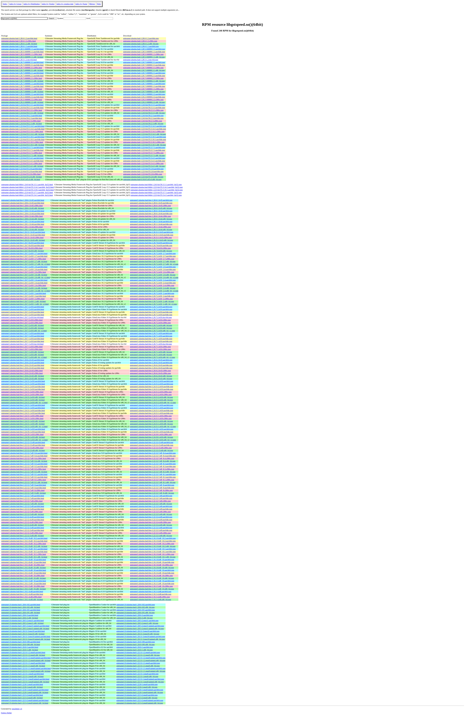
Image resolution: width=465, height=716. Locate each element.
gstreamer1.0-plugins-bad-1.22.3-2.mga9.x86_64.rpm (136, 698)
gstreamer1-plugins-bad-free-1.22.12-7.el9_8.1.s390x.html (23, 480)
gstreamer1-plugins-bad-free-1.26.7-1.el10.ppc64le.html (22, 339)
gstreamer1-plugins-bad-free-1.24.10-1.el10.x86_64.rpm (151, 437)
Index (5, 4)
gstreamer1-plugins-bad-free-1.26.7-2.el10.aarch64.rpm (151, 307)
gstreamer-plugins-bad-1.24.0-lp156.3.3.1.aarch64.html (22, 105)
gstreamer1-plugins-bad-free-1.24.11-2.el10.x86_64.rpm (151, 397)
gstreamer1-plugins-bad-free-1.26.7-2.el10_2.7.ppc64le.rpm (153, 256)
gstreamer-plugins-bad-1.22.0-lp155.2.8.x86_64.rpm (143, 177)
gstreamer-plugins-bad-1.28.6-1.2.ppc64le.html (19, 38)
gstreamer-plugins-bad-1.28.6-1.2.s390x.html (18, 41)
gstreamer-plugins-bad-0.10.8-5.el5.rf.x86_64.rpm (142, 179)
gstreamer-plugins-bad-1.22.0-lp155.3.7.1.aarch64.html (22, 148)
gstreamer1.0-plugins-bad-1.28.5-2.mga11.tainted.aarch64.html (25, 626)
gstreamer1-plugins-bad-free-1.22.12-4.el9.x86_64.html (22, 525)
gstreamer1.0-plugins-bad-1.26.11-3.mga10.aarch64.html (23, 631)
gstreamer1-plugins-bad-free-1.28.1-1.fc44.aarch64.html (22, 222)
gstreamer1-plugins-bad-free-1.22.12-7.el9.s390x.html (22, 501)
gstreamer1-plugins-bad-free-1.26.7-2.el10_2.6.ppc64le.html (24, 269)
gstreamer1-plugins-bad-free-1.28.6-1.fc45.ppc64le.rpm (151, 203)
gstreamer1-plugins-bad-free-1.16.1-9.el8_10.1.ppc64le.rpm (153, 552)
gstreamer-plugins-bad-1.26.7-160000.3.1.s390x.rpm (143, 68)
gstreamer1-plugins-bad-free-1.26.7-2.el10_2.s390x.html (22, 299)
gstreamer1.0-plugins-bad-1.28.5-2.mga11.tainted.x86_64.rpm (140, 629)
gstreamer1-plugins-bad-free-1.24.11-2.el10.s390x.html (22, 392)
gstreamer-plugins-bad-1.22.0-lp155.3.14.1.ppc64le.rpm (144, 129)
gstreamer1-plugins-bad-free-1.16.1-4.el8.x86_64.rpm (150, 600)
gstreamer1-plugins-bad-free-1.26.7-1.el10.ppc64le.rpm (151, 339)
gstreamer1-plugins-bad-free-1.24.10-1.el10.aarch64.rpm (151, 429)
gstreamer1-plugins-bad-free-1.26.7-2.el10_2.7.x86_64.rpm (152, 261)
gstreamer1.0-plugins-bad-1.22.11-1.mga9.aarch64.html (22, 674)
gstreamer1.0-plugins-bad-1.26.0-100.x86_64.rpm (135, 645)
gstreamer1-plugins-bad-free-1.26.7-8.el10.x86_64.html (22, 251)
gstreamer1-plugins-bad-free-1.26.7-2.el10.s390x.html (22, 320)
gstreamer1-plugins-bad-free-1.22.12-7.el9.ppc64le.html (22, 498)
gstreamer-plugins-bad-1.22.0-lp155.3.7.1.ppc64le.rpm (144, 150)
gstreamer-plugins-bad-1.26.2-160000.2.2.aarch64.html (22, 94)
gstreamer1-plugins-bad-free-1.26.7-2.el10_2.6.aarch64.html (24, 267)
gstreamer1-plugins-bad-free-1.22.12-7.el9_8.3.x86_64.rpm (152, 472)
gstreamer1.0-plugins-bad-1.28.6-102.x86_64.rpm (135, 607)
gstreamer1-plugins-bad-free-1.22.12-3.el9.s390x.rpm (150, 533)
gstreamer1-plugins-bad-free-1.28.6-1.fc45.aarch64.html (22, 200)
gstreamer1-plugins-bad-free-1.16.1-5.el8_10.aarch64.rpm (152, 581)
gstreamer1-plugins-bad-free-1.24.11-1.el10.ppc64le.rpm (151, 411)
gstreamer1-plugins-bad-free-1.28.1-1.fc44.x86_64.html (22, 230)
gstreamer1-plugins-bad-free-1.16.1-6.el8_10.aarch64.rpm (152, 570)
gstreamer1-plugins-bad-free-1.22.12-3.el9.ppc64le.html (22, 530)
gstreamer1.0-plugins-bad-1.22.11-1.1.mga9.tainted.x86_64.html (25, 671)
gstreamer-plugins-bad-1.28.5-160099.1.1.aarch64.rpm (144, 49)
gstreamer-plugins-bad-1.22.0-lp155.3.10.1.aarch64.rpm (144, 137)
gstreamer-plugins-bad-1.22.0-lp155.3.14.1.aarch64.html (22, 126)
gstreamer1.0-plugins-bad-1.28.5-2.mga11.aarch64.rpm (137, 621)
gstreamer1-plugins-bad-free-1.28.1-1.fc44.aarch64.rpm (151, 222)
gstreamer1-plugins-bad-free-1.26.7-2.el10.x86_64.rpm (151, 325)
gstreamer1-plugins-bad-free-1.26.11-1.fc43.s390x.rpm (151, 238)
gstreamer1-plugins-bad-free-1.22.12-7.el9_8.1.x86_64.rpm (152, 482)
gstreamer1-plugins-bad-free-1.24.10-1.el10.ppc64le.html (23, 432)
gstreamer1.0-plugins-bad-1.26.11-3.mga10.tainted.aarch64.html (25, 637)
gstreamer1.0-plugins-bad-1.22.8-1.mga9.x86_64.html (22, 687)
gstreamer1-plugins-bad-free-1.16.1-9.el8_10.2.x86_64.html (24, 546)
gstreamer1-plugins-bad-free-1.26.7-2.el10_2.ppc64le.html (23, 296)
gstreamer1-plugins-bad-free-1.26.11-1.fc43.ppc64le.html (23, 235)
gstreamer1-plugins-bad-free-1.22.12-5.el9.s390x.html (22, 512)
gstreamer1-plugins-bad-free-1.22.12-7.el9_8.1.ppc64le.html (24, 477)
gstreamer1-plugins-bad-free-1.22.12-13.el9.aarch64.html (23, 442)
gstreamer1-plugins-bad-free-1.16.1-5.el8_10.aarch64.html (23, 581)
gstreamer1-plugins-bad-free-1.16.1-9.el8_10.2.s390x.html (23, 544)
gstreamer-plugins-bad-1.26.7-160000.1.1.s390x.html (21, 89)
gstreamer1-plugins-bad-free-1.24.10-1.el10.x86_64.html (23, 437)
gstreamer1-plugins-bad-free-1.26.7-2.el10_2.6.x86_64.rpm (152, 275)
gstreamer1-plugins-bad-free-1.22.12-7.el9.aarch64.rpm (151, 496)
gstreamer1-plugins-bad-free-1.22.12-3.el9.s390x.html (22, 533)
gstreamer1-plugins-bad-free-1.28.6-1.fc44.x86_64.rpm (151, 219)
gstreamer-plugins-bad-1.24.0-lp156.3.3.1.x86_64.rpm (144, 113)
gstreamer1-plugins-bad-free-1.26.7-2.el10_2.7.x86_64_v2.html (25, 264)
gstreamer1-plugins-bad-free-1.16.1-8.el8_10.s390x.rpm (151, 565)
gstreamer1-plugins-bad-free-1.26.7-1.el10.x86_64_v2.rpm (152, 357)
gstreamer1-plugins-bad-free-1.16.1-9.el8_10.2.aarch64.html (24, 538)
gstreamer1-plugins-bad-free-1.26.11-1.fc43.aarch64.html (23, 232)
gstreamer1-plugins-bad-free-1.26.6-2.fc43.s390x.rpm (150, 371)
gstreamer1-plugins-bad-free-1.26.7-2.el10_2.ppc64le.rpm (152, 296)
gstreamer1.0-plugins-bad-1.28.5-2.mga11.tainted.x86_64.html (25, 629)
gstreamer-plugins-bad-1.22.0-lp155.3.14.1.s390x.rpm (143, 132)
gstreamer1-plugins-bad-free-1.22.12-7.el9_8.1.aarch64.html (24, 474)
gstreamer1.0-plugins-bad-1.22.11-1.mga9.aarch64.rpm (137, 674)
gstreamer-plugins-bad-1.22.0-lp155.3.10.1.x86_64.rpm (144, 145)
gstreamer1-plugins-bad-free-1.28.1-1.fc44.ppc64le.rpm (151, 224)
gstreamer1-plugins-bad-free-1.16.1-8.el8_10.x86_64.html (23, 568)
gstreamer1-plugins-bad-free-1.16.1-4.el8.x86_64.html (22, 600)
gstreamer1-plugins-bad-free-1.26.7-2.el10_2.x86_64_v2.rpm (153, 304)
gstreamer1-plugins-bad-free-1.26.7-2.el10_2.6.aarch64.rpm (153, 267)
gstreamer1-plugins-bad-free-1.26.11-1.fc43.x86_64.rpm (151, 240)
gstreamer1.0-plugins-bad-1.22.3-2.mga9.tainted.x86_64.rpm (139, 703)
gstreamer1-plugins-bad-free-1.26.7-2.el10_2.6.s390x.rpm (152, 272)
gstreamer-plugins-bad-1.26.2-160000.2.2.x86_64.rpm (144, 102)
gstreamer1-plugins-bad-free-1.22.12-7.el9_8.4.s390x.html (23, 458)
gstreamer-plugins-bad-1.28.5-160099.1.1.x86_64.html (22, 57)
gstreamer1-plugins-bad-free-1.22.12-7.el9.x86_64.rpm (151, 504)
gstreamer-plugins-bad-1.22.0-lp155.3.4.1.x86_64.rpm (144, 166)
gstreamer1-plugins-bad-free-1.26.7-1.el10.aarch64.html (22, 333)
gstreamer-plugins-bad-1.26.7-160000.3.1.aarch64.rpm (144, 62)
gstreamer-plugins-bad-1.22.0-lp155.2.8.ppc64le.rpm (143, 171)
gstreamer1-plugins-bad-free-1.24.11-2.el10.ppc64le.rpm (151, 387)
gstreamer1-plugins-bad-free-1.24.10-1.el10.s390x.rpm (151, 434)
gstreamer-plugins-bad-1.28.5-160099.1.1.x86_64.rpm (144, 57)
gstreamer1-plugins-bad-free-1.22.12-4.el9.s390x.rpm (150, 522)
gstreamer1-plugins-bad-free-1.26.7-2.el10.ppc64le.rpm (151, 312)
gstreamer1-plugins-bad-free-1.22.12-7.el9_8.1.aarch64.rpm (153, 474)
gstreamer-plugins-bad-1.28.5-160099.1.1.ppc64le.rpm (144, 52)
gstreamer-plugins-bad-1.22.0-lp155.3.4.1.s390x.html (21, 163)
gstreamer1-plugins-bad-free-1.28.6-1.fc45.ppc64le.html (22, 203)
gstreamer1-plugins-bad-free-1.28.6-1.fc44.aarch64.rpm (151, 211)
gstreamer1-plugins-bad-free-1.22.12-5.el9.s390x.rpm (150, 512)
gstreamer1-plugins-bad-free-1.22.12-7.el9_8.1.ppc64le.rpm (153, 477)
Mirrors (92, 4)
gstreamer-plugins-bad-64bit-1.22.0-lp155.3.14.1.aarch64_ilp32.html (27, 187)
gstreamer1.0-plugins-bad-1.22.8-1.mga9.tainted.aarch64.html (24, 690)
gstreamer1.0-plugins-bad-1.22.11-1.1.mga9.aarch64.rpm (138, 663)
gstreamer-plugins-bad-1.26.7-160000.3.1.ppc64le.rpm (144, 65)
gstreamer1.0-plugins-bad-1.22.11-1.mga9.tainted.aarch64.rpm (140, 679)
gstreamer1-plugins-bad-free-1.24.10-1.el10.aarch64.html (23, 429)
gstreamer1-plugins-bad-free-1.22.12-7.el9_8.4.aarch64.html (24, 453)
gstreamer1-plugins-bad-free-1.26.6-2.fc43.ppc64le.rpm (151, 365)
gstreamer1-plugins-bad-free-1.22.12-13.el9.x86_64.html (23, 450)
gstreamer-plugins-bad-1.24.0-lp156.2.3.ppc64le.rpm (143, 118)
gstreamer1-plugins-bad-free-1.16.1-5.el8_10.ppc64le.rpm (152, 584)
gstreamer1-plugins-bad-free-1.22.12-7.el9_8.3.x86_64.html (24, 472)
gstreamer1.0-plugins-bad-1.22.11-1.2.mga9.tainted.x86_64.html (25, 660)
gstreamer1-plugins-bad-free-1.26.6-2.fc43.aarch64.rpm (151, 360)
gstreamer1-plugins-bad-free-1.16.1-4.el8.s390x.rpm (150, 597)
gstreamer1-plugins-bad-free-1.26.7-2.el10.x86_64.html (22, 325)
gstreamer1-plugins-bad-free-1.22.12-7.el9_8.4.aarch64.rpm (153, 453)
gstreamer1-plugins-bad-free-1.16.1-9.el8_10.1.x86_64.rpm (152, 557)
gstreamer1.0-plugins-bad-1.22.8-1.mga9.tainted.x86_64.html (24, 692)
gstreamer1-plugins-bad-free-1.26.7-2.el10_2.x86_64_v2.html (25, 304)
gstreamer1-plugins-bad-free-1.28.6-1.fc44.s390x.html (22, 216)
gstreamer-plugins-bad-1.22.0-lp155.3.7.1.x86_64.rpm (144, 156)
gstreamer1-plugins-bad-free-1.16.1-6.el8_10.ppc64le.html (23, 573)
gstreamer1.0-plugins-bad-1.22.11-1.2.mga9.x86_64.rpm (138, 655)
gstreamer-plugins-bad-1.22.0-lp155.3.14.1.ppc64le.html (22, 129)
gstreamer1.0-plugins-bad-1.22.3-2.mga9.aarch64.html (22, 695)
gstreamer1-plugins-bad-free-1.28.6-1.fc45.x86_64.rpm (151, 208)
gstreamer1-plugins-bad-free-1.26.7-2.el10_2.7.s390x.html (23, 259)
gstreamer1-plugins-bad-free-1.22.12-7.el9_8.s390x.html (22, 490)
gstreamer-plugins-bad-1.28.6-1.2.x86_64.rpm (140, 44)
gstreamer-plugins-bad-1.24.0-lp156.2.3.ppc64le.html (21, 118)
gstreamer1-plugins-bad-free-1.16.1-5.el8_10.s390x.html (22, 586)
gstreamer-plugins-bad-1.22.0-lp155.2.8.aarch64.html (21, 169)
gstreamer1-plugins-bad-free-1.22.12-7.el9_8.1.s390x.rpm (152, 480)
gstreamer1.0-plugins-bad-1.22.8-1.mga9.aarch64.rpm (137, 684)
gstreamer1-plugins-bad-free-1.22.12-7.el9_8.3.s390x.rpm (152, 469)
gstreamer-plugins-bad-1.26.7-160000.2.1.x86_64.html (22, 81)
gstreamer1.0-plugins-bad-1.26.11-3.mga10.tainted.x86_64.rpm (140, 639)
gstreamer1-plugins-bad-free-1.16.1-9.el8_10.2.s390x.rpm (152, 544)
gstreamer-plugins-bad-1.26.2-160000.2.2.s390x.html (21, 100)
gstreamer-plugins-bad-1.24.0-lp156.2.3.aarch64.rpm (143, 116)
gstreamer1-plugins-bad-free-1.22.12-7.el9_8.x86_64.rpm (152, 493)
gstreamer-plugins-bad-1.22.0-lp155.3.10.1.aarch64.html (22, 137)
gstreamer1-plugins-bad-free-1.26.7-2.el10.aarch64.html (22, 307)
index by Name (81, 4)
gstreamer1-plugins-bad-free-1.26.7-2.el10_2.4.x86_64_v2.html (25, 291)
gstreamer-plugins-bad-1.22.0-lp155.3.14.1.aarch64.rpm (144, 126)
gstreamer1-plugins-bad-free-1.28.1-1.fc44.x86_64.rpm (151, 230)
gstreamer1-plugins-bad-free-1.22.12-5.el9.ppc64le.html (22, 509)
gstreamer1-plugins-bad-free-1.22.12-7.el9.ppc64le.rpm (151, 498)
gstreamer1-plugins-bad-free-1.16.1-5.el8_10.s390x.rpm (151, 586)
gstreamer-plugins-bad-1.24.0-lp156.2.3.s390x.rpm (142, 121)
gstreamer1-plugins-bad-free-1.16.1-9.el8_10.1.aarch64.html (24, 549)
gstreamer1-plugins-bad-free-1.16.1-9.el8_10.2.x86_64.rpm (152, 546)
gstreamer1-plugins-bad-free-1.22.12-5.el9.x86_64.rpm (151, 514)
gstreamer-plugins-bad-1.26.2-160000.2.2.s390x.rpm (143, 100)
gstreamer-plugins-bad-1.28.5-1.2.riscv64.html (19, 60)
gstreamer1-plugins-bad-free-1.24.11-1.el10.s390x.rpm (151, 416)
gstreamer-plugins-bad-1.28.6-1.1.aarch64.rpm (141, 46)
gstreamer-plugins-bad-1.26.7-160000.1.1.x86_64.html (22, 92)
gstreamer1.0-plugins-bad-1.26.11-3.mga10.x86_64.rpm (137, 634)
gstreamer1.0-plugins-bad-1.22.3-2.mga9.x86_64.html (22, 698)
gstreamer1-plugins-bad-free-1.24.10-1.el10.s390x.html (22, 434)
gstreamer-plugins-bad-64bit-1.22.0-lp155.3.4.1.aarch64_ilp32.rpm (156, 195)
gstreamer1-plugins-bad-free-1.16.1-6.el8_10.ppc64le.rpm (152, 573)
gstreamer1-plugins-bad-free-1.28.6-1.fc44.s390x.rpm (150, 216)
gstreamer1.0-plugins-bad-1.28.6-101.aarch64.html (20, 610)
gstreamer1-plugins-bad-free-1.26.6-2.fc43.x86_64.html (22, 376)
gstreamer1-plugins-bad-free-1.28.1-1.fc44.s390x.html (22, 227)
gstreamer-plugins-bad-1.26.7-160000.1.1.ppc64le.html (22, 86)
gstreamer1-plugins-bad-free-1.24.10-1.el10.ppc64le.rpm (151, 432)
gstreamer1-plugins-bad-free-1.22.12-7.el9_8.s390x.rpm (151, 490)
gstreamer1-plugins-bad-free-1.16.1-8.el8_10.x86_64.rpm (152, 568)
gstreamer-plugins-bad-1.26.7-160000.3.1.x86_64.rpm (144, 70)
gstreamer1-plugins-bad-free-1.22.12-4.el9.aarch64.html (22, 517)
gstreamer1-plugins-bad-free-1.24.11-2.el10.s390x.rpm (151, 392)
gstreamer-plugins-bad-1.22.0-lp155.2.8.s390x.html (21, 174)
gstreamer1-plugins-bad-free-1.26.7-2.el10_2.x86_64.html (23, 301)
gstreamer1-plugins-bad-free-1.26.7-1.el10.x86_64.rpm (151, 352)
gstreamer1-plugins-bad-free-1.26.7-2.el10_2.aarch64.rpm (152, 293)
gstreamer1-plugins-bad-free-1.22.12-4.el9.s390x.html (22, 522)
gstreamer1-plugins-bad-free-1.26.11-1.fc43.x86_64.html (23, 240)
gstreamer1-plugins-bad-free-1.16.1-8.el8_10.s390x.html (22, 565)
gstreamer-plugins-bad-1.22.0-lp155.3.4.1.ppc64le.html (22, 161)
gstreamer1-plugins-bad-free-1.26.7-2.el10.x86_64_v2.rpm (152, 331)
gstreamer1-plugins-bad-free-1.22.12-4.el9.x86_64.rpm (151, 525)
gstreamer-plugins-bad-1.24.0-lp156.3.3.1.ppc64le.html (22, 108)
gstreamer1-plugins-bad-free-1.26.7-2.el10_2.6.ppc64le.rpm (153, 269)
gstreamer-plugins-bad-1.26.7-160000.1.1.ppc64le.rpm (144, 86)
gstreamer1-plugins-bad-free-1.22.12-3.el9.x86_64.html (22, 536)
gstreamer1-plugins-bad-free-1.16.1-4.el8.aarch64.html (22, 592)
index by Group (15, 4)
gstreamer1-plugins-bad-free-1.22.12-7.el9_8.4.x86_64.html (24, 461)
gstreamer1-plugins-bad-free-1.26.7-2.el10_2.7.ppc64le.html (24, 256)
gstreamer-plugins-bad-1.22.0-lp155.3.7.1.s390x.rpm (143, 153)
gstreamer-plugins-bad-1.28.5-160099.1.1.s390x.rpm (143, 54)
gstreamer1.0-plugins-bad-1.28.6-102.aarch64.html (20, 605)
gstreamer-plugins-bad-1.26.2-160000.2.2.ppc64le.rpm (144, 97)
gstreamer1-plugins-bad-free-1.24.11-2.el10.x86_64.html (23, 397)
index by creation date (65, 4)
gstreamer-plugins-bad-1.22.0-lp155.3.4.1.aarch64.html (22, 158)
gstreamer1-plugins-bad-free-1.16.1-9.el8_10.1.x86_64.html (24, 557)
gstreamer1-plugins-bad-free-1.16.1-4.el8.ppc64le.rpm (150, 594)
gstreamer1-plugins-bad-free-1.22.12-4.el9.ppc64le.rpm (151, 520)
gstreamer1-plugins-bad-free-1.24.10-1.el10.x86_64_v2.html (24, 440)
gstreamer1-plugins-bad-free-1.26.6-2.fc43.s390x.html (22, 371)
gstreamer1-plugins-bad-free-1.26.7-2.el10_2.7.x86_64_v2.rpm (154, 264)
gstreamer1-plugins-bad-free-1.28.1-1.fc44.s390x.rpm (150, 227)
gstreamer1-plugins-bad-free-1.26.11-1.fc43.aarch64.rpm (151, 232)
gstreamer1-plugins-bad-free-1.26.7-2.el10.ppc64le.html (22, 312)
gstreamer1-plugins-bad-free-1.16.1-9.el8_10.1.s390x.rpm (152, 554)
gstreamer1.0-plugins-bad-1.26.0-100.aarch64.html (20, 642)
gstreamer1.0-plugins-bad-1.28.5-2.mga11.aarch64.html (22, 621)
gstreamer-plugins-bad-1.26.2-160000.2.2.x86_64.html (22, 102)
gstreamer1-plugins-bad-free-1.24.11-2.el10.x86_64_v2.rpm (153, 403)
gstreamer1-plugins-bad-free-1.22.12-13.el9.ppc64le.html (23, 445)
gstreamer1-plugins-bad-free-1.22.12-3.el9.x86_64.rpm (151, 536)
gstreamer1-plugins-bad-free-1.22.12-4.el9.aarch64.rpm (151, 517)
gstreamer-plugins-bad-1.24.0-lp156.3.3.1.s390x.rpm (143, 110)
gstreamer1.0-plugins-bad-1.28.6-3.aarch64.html (19, 615)
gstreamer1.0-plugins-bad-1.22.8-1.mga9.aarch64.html (22, 684)
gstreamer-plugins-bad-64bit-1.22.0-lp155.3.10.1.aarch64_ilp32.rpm (157, 190)
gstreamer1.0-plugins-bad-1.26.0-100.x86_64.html (20, 645)
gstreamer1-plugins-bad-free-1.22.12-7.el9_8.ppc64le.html (23, 488)
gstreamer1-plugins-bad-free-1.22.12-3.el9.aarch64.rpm (151, 528)
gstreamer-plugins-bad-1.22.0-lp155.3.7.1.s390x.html (21, 153)
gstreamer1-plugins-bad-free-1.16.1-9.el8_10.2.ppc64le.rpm (153, 541)
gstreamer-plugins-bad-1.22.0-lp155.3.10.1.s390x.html (22, 142)
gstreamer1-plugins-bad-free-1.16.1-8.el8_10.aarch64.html (23, 560)
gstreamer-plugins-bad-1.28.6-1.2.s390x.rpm (140, 41)
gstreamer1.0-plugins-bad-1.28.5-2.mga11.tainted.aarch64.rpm (140, 626)
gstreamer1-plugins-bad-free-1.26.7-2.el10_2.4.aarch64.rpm (153, 280)
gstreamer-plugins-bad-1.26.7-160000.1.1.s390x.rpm (143, 89)
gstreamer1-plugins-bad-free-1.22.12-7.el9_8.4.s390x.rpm (152, 458)
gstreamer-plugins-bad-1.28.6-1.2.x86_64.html (19, 44)
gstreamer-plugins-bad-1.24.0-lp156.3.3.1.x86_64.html (22, 113)
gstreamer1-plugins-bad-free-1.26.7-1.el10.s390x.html (22, 347)
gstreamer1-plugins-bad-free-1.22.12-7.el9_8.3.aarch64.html (24, 464)
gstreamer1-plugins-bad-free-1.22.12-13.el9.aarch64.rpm (151, 442)
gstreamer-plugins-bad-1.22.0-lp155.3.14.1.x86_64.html (22, 134)
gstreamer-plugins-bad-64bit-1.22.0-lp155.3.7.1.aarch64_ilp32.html (27, 193)
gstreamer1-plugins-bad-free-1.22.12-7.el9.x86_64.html (22, 504)
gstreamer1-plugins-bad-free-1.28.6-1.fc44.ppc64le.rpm (151, 214)
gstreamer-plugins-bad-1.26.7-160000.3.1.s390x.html (21, 68)
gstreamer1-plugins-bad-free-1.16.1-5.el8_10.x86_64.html (23, 589)
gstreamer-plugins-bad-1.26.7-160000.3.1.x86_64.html (22, 70)
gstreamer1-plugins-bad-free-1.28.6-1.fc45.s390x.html (22, 206)
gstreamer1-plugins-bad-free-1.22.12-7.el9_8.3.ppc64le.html (24, 466)
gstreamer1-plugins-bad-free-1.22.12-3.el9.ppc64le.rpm (151, 530)
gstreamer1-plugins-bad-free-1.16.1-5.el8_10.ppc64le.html (23, 584)
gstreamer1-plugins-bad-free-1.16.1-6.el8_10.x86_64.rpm (152, 578)
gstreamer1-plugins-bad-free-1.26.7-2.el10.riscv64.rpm (151, 317)
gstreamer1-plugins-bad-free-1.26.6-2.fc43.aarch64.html (22, 360)
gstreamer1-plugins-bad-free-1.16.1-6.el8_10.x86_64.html (23, 578)
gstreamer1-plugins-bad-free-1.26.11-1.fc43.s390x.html (22, 238)
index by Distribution (31, 4)
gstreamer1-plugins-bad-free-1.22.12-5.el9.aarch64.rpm (151, 506)
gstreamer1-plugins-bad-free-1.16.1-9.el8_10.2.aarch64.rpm (153, 538)
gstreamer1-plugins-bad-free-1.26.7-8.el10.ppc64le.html (22, 246)
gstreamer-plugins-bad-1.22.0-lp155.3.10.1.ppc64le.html (22, 140)
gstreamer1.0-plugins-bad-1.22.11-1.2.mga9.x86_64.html (23, 655)
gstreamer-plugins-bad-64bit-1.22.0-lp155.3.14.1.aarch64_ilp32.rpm (157, 187)
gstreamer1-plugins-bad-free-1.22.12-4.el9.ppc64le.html (22, 520)
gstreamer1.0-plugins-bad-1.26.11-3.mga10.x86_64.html (22, 634)
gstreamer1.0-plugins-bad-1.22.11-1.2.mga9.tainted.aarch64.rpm (140, 658)
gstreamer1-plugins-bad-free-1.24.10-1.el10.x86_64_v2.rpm (153, 440)
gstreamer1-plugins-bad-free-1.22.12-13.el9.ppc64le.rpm (151, 445)
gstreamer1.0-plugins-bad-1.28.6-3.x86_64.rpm (134, 618)
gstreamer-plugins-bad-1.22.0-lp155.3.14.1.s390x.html (22, 132)
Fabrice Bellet (6, 713)
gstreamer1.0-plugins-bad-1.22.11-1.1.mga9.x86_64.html (23, 666)
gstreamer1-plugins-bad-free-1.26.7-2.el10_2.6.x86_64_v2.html (25, 277)
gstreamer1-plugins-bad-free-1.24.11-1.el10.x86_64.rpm (151, 421)
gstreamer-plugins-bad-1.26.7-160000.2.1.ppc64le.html (22, 76)
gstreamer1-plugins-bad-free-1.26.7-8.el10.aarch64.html (22, 243)
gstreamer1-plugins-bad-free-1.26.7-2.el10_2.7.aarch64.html (24, 253)
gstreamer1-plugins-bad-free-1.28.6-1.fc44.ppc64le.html (22, 214)
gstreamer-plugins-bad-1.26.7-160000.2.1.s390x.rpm (143, 78)
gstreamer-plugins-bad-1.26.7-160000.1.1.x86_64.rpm (144, 92)
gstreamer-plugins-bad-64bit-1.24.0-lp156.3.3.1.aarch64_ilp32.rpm (156, 185)
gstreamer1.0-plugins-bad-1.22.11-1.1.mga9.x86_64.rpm (138, 666)
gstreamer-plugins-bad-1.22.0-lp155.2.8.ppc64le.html (21, 171)
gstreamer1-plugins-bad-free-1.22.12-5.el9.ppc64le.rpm (151, 509)
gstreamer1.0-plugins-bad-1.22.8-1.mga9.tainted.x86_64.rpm (139, 692)
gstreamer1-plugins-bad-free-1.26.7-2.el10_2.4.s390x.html (23, 285)
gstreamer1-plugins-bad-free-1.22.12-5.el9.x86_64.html (22, 514)
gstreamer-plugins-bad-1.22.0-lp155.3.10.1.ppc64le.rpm (144, 140)
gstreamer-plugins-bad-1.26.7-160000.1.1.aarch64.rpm (144, 84)
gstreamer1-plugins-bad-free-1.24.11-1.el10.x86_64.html (23, 421)
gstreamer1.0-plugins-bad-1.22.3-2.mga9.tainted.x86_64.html (24, 703)
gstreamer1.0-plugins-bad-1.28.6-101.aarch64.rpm (135, 610)
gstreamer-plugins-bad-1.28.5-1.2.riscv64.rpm (140, 60)
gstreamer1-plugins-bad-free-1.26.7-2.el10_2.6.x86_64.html (24, 275)
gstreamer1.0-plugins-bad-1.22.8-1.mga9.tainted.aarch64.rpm (139, 690)
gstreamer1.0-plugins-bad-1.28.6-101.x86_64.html (20, 613)
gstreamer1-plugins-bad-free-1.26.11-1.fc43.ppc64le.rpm (151, 235)
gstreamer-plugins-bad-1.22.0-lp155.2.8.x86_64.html (21, 177)
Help (99, 4)
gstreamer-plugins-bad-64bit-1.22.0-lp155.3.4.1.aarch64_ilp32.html (27, 195)
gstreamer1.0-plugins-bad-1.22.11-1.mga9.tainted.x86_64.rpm (140, 682)
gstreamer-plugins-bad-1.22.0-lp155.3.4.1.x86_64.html (22, 166)
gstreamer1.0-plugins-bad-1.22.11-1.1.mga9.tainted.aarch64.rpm (140, 668)
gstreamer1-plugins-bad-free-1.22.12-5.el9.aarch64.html (22, 506)
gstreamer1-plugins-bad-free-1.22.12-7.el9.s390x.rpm (150, 501)
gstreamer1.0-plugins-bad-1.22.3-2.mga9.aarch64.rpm (137, 695)
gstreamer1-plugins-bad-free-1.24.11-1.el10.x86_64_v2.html (24, 427)
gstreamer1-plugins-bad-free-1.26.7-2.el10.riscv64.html (22, 317)
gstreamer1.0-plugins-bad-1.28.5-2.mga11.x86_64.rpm (137, 623)
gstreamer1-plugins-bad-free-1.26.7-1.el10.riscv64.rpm (151, 344)
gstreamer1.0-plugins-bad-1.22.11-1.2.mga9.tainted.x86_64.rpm (140, 660)
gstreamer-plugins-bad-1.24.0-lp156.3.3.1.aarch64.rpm (144, 105)
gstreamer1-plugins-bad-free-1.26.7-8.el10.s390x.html (22, 248)
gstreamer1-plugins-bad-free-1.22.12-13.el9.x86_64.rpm (151, 450)
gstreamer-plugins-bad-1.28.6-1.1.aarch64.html (19, 46)
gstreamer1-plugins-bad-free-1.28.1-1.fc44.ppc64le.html (22, 224)
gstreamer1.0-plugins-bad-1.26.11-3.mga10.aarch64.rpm (137, 631)
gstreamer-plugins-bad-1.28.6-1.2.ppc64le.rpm (141, 38)
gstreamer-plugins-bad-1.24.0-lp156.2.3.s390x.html (21, 121)
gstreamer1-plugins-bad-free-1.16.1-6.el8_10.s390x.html (22, 576)
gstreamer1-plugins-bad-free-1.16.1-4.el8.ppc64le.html (22, 594)
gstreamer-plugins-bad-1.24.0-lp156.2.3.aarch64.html (21, 116)
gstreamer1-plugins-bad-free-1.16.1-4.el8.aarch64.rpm (150, 592)
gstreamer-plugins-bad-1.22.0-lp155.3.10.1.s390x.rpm (143, 142)
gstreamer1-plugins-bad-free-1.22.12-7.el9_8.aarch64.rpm (152, 485)
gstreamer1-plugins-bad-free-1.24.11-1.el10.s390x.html (22, 416)
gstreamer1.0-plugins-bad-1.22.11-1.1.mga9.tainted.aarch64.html (26, 668)
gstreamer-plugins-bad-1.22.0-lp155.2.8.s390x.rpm (142, 174)
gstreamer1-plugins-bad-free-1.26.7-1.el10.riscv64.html (22, 344)
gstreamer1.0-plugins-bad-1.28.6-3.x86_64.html (19, 618)
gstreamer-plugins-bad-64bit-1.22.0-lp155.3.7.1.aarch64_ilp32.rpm (156, 193)
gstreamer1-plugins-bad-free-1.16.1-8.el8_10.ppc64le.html (23, 562)
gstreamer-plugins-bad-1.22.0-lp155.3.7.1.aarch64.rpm (144, 148)
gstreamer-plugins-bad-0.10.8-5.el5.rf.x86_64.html (20, 179)
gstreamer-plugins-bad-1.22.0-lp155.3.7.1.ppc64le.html (22, 150)
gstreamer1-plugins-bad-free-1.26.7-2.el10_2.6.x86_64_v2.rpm (154, 277)
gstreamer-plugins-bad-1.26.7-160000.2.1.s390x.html (21, 78)
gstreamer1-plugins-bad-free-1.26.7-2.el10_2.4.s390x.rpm (152, 285)
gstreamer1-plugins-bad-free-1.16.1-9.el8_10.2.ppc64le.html (24, 541)
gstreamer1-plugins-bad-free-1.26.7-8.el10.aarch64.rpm (151, 243)
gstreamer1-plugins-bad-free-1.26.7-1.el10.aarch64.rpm (151, 333)
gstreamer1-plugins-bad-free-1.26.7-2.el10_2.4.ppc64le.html (24, 283)
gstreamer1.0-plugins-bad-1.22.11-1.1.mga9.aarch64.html (23, 663)
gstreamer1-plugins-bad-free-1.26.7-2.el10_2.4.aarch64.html (24, 280)
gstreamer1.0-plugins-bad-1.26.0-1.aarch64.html (19, 647)
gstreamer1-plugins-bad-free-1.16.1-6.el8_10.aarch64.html (23, 570)
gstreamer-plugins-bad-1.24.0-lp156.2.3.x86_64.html (21, 124)
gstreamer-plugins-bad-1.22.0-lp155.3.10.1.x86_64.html (22, 145)
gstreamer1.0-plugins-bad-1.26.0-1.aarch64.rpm (134, 647)
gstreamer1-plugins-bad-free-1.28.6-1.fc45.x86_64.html (22, 208)
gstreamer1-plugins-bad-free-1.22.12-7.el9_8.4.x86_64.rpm (152, 461)
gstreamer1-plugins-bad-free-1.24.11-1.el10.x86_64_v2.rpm (153, 427)
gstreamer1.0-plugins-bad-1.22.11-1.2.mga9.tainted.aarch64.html (26, 658)
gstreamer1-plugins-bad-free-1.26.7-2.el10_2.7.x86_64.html (24, 261)
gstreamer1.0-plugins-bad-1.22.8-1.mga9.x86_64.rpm (136, 687)
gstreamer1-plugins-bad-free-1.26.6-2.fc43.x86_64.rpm (151, 376)
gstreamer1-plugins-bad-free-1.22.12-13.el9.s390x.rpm (151, 448)
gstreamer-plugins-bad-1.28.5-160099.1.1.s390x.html (21, 54)
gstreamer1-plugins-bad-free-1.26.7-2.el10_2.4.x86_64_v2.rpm (154, 291)
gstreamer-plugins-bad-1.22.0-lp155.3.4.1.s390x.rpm (143, 163)
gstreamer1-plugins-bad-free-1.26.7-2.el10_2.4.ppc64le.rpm (153, 283)
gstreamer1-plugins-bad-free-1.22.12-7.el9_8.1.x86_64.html (24, 482)
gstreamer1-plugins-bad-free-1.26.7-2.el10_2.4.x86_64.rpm (152, 288)
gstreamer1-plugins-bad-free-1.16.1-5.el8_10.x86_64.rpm (152, 589)
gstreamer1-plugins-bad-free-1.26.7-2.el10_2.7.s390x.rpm (152, 259)
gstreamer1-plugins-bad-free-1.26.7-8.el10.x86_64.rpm (151, 251)
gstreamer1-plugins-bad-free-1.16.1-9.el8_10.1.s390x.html (23, 554)
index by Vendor (48, 4)
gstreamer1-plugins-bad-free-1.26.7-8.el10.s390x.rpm (150, 248)
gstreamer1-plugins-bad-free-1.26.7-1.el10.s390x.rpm (150, 347)
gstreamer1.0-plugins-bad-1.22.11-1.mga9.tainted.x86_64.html (25, 682)
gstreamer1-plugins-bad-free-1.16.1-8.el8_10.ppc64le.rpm (152, 562)
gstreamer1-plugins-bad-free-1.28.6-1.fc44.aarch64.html (22, 211)
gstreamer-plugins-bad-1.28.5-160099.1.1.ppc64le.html (22, 52)
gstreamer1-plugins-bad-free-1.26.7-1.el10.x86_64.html (22, 352)
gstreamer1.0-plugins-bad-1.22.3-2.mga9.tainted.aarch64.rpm (139, 700)
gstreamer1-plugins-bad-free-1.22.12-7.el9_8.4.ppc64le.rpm (153, 456)
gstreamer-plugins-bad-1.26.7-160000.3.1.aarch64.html (22, 62)
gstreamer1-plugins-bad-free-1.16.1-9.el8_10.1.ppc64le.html (24, 552)
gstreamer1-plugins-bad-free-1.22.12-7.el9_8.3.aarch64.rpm (153, 464)
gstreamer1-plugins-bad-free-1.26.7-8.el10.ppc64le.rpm (151, 246)
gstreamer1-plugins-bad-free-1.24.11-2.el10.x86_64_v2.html (24, 403)
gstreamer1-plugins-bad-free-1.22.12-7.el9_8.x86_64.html (23, 493)
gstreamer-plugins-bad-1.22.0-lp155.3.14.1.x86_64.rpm (144, 134)
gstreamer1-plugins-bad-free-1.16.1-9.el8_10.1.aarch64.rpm (153, 549)
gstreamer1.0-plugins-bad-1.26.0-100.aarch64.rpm (135, 642)
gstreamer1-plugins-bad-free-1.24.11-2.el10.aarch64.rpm (151, 381)
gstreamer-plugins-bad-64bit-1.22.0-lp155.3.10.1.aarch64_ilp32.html (27, 190)
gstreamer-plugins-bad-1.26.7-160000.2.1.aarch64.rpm (144, 73)
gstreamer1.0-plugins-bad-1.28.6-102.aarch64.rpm (135, 605)
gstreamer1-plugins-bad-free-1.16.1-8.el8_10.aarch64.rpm (152, 560)
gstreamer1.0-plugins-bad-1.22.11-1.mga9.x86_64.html (22, 676)
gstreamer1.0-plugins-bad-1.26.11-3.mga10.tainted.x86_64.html (25, 639)
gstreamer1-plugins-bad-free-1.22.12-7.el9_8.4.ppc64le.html (24, 456)
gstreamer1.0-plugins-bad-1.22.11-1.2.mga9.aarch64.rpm (138, 653)
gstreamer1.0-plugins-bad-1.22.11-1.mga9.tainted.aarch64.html (25, 679)
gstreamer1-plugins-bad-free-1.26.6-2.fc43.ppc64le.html (22, 365)
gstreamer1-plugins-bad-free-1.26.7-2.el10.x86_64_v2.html (24, 331)
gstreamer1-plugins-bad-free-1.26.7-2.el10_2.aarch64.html (23, 293)
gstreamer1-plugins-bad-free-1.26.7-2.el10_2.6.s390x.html (23, 272)
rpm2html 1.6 (17, 709)
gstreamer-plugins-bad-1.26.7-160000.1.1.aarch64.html (22, 84)
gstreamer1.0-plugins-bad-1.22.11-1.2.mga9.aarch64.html (23, 653)
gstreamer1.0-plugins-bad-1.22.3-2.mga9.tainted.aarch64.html (24, 700)
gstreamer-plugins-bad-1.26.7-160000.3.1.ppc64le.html (22, 65)
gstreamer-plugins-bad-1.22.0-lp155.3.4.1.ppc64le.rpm (144, 161)
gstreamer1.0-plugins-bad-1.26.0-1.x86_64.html (19, 650)
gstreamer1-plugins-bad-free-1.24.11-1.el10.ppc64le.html (23, 411)
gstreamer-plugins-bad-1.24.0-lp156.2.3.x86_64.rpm (143, 124)
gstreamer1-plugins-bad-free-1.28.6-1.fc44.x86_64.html (22, 219)
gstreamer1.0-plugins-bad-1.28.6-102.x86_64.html (20, 607)
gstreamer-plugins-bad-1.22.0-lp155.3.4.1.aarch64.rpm (144, 158)
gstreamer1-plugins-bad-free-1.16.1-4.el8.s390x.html (21, 597)
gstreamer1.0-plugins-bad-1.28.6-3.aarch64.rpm (134, 615)
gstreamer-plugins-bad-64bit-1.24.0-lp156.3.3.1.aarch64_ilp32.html (27, 185)
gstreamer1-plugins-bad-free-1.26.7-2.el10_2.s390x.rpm (151, 299)
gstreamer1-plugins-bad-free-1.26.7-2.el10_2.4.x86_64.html (24, 288)
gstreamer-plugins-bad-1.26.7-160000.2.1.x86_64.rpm (144, 81)
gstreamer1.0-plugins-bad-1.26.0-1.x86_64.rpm (134, 650)
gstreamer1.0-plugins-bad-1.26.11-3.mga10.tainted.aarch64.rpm (140, 637)
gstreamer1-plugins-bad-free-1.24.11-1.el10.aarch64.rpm (151, 405)
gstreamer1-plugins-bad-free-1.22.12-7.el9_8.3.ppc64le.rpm (153, 466)
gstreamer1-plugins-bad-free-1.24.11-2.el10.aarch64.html (23, 381)
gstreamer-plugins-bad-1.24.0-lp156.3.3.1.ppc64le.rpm (144, 108)
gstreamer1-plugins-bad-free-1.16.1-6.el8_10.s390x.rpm (151, 576)
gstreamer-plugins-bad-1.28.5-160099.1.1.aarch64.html (22, 49)
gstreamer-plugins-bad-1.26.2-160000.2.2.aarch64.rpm (144, 94)
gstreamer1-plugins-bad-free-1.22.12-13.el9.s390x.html (22, 448)
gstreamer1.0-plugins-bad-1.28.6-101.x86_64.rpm (135, 613)
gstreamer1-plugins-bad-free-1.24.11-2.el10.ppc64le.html (23, 387)
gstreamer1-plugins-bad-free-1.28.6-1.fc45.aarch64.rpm (151, 200)
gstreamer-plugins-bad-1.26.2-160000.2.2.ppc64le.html (22, 97)
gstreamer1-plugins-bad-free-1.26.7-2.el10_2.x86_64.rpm (152, 301)
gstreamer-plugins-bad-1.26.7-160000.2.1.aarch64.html (22, 73)
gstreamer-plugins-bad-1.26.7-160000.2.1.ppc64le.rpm (144, 76)
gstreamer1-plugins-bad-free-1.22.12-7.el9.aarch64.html (22, 496)
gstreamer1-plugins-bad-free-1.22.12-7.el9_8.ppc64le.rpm (152, 488)
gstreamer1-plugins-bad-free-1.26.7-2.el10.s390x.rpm (150, 320)
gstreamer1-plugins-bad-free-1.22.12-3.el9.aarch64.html (22, 528)
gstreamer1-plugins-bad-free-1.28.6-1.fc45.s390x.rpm (150, 206)
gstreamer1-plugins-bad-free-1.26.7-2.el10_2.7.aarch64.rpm (153, 253)
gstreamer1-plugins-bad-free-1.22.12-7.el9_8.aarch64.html (23, 485)
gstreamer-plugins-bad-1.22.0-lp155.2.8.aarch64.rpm (143, 169)
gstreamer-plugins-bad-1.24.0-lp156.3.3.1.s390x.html (21, 110)
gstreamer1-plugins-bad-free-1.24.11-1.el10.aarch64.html (23, 405)
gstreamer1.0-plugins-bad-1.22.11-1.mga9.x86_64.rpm (137, 676)
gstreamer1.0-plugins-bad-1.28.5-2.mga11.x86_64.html (22, 623)
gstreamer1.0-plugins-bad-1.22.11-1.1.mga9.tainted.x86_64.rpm (140, 671)
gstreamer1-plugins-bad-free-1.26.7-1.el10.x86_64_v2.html (24, 357)
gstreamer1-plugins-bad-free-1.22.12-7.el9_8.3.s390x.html (23, 469)
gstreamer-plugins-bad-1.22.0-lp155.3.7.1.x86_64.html (22, 156)
